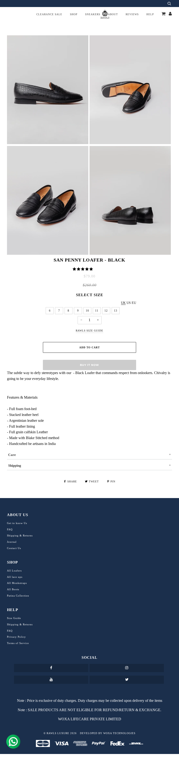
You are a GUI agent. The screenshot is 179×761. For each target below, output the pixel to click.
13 (115, 310)
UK (123, 303)
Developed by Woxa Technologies (107, 733)
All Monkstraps (17, 583)
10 (87, 310)
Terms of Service (18, 643)
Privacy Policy (16, 636)
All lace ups (14, 576)
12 (106, 310)
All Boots (13, 589)
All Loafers (14, 570)
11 (96, 310)
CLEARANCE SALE (49, 14)
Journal (12, 541)
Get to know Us (17, 523)
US (129, 303)
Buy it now (89, 365)
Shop (73, 14)
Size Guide (14, 618)
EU (134, 303)
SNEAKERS (92, 14)
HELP (150, 14)
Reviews (132, 14)
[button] (83, 269)
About (113, 14)
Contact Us (14, 548)
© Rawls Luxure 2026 (60, 733)
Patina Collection (18, 595)
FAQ (10, 529)
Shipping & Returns (20, 535)
